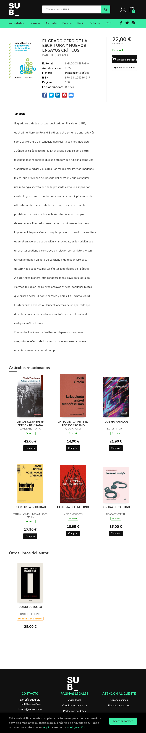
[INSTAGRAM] (133, 23)
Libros (34, 23)
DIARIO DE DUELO (30, 607)
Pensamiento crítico (77, 73)
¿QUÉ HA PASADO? (115, 421)
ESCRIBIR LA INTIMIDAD (30, 507)
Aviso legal (74, 700)
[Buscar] (105, 10)
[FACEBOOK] (121, 23)
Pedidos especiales (119, 705)
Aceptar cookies (123, 721)
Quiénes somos (119, 700)
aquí (46, 727)
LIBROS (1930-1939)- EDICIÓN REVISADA (30, 423)
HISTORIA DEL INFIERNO (73, 507)
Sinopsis (19, 114)
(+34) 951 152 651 (30, 704)
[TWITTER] (127, 23)
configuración (76, 727)
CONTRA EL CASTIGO (115, 507)
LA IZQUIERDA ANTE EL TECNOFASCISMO (73, 423)
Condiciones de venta (74, 705)
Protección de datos (74, 711)
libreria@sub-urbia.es (30, 709)
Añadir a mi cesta (126, 59)
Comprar (30, 448)
